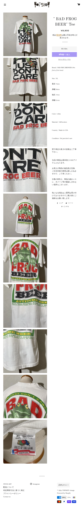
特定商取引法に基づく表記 (13, 490)
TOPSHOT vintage (68, 490)
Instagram (36, 484)
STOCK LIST (7, 484)
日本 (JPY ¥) (62, 485)
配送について (8, 487)
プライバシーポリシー (12, 493)
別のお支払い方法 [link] (64, 59)
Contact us (6, 497)
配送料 (59, 35)
